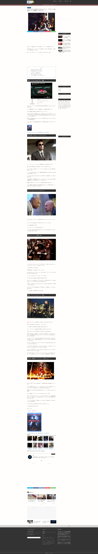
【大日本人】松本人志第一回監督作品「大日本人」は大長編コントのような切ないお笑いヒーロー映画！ (64, 537)
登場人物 (50, 543)
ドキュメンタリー (48, 540)
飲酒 (49, 544)
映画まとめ (51, 542)
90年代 (63, 101)
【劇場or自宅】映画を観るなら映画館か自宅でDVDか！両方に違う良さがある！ (64, 534)
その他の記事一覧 (66, 1)
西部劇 (44, 544)
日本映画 (48, 542)
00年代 (59, 101)
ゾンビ (45, 540)
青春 (46, 544)
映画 (29, 7)
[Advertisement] (41, 39)
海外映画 (48, 543)
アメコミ (66, 102)
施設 (46, 542)
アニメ (63, 102)
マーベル (46, 541)
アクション (61, 102)
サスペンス (53, 539)
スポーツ (43, 540)
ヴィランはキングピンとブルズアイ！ (36, 71)
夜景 (51, 541)
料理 (44, 542)
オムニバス (69, 102)
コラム (50, 539)
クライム (46, 539)
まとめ (59, 102)
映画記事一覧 (55, 1)
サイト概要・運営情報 (30, 531)
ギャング (43, 539)
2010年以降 (66, 101)
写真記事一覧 (60, 1)
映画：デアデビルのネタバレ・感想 (36, 74)
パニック (53, 540)
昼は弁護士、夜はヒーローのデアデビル (36, 70)
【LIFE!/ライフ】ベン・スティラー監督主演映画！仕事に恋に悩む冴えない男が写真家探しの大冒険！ (64, 531)
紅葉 (53, 543)
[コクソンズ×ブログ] (30, 3)
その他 (44, 531)
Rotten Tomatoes (42, 318)
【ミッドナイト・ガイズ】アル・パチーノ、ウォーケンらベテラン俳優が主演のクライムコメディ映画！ (64, 540)
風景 (48, 544)
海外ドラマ (45, 543)
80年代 (61, 101)
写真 (48, 541)
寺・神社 (53, 541)
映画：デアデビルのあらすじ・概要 (36, 69)
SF (53, 537)
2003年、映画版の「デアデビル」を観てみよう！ (38, 75)
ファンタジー (44, 541)
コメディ (48, 539)
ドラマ (51, 540)
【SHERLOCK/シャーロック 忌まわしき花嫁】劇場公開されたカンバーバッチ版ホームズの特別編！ (64, 543)
